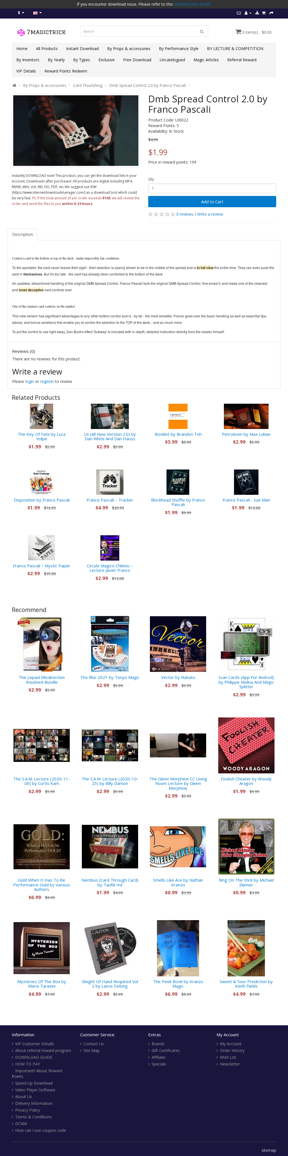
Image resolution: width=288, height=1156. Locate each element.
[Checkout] (271, 12)
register (47, 381)
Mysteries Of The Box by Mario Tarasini (41, 984)
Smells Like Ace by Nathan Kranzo (178, 882)
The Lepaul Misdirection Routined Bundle (42, 679)
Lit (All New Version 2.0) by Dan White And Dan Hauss (110, 436)
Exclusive (106, 59)
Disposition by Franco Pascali (42, 500)
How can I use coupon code (40, 1130)
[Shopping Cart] (264, 12)
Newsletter (230, 1064)
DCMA (21, 1123)
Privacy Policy (27, 1110)
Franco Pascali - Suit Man (246, 500)
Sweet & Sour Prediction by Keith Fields (246, 984)
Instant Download (82, 48)
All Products (47, 48)
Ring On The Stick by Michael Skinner (246, 882)
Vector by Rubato (178, 677)
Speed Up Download (34, 1083)
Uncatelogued (172, 59)
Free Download (137, 59)
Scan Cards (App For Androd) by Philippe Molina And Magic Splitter (246, 681)
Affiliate (158, 1057)
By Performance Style (179, 48)
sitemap (269, 1150)
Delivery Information (34, 1103)
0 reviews (185, 214)
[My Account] (248, 12)
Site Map (92, 1050)
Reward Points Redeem (65, 71)
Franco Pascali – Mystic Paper (41, 565)
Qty (151, 179)
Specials (159, 1064)
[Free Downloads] (257, 12)
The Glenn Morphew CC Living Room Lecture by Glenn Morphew (178, 783)
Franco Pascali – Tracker (110, 500)
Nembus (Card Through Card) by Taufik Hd (110, 882)
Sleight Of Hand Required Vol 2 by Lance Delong (110, 984)
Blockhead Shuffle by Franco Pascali (178, 502)
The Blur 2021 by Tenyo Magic (110, 677)
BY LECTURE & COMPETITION (235, 48)
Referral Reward (241, 59)
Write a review (210, 214)
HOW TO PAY (27, 1064)
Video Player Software (35, 1089)
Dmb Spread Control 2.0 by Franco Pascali (147, 85)
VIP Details (26, 71)
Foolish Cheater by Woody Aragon (246, 781)
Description (22, 234)
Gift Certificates (166, 1050)
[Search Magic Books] (202, 31)
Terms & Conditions (33, 1116)
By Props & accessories (128, 48)
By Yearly (56, 59)
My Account (231, 1043)
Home (22, 48)
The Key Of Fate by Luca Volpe (42, 436)
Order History (232, 1050)
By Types (81, 59)
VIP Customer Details (34, 1043)
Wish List (228, 1057)
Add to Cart (212, 201)
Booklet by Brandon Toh (178, 434)
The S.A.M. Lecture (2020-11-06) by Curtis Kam (41, 781)
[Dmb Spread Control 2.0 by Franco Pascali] (76, 130)
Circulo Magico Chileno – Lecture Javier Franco (110, 568)
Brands (158, 1043)
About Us (23, 1096)
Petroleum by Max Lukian (246, 434)
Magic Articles (206, 59)
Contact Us (94, 1043)
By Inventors (27, 59)
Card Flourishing (87, 85)
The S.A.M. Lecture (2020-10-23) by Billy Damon (110, 781)
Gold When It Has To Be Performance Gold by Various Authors (41, 884)
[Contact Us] (239, 12)
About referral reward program (43, 1050)
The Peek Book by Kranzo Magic (178, 984)
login (29, 381)
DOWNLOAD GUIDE (192, 4)
